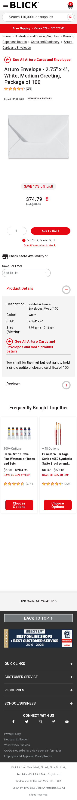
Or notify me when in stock (39, 245)
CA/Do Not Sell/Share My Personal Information (33, 750)
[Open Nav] (5, 5)
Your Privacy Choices (17, 745)
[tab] (38, 288)
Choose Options (19, 505)
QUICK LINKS (14, 664)
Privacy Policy (12, 734)
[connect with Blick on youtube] (67, 724)
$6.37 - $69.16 (53, 470)
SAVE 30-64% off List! (55, 475)
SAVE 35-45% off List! (17, 475)
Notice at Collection (16, 739)
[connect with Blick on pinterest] (53, 724)
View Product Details (40, 98)
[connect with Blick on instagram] (40, 724)
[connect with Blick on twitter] (26, 724)
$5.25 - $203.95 (16, 470)
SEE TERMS (57, 28)
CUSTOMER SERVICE (21, 677)
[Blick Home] (24, 5)
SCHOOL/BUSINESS (20, 703)
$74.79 (34, 199)
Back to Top (36, 618)
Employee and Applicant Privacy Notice (28, 756)
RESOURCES (14, 690)
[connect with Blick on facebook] (13, 724)
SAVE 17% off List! (38, 186)
